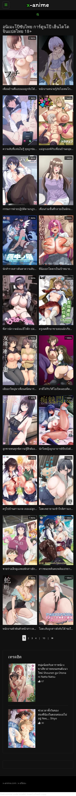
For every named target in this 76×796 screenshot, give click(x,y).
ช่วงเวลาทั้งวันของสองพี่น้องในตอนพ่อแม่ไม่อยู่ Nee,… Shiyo (52, 714)
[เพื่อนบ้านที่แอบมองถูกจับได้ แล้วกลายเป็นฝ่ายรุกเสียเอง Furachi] (21, 683)
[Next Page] (52, 638)
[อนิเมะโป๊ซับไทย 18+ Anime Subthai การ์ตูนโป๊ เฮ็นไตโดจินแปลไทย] (37, 4)
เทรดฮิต (15, 656)
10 (44, 638)
